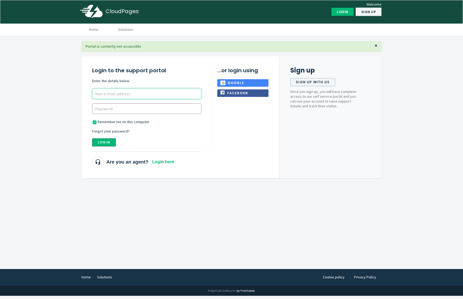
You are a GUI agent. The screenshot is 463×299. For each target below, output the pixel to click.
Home (93, 29)
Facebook (237, 93)
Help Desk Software (222, 291)
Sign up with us (313, 82)
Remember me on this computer (124, 121)
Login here (163, 162)
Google (235, 83)
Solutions (125, 29)
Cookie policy (334, 277)
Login (104, 142)
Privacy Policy (365, 277)
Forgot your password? (111, 131)
